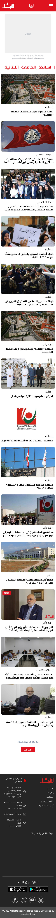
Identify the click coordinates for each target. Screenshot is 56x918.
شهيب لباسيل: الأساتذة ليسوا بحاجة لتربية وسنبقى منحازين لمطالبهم (30, 723)
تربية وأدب (47, 344)
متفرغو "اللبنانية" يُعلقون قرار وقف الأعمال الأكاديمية (29, 350)
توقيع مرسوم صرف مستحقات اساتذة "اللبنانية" (32, 113)
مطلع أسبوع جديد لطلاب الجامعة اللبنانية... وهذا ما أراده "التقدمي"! (30, 581)
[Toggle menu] (51, 6)
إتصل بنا (51, 792)
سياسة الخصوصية (47, 801)
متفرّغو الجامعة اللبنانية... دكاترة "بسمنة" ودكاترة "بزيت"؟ (30, 486)
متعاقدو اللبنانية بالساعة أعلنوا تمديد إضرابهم (27, 440)
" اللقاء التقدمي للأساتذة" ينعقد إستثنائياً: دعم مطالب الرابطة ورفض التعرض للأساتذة (29, 676)
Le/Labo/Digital (28, 914)
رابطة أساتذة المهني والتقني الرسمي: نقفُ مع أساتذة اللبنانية (29, 255)
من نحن (51, 788)
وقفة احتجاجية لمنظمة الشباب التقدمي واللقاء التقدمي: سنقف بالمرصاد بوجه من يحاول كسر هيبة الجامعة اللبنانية (30, 209)
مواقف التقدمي (43, 155)
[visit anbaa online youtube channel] (32, 900)
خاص (49, 575)
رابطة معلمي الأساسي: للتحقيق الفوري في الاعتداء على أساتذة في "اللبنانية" (29, 303)
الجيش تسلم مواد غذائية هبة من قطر (32, 396)
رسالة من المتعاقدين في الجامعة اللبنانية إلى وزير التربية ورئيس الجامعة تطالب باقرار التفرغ (28, 534)
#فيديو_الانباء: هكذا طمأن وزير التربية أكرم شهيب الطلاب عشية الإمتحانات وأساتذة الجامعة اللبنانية (29, 630)
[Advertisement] (28, 33)
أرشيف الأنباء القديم (46, 805)
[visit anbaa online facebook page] (15, 900)
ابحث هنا (28, 749)
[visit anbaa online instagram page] (41, 900)
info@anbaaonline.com (12, 814)
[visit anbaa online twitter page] (23, 900)
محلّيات (48, 107)
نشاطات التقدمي (44, 202)
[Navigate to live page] (31, 5)
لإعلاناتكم (50, 797)
